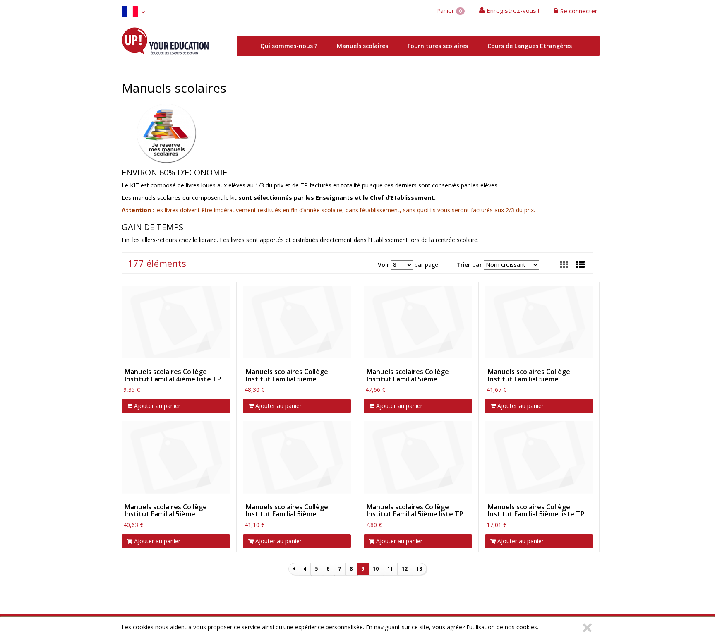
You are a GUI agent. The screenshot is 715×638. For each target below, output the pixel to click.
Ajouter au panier (156, 406)
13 (419, 568)
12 (405, 568)
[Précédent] (293, 569)
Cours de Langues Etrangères (529, 46)
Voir (383, 265)
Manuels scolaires (362, 46)
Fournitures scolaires (438, 46)
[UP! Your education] (165, 40)
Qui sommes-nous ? (288, 46)
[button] (580, 264)
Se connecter (578, 11)
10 (376, 568)
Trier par (469, 265)
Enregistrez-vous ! (513, 10)
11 (390, 568)
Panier (449, 10)
